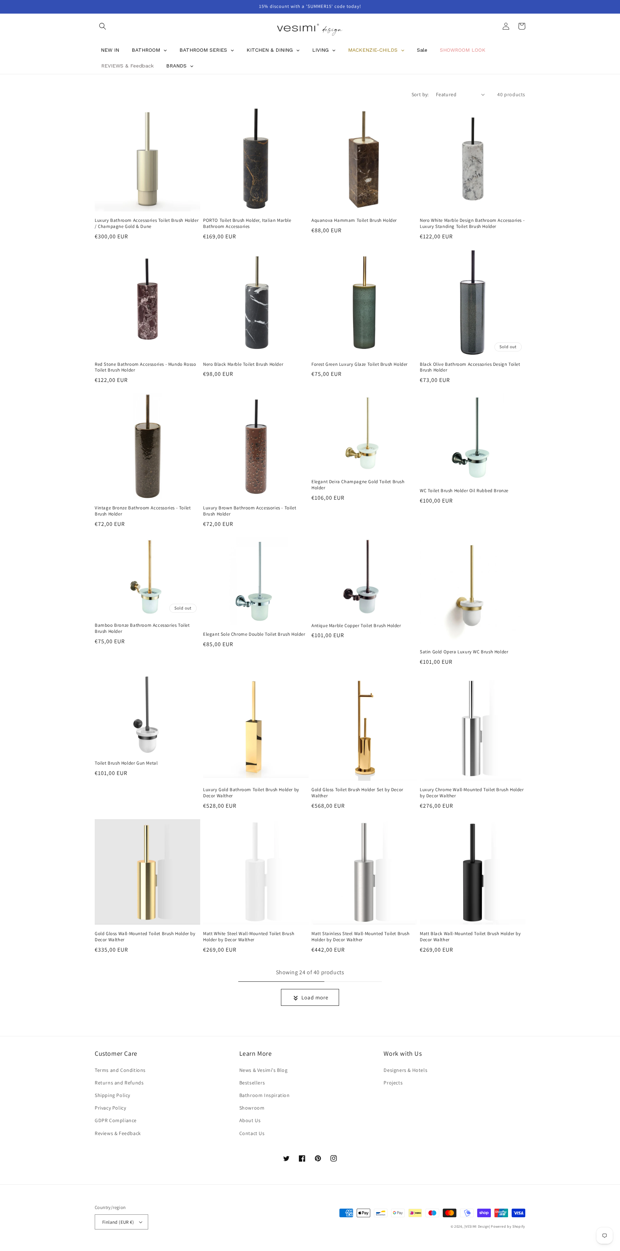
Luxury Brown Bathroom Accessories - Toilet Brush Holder (249, 511)
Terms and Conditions (120, 1070)
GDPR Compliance (116, 1120)
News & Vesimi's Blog (263, 1070)
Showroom (252, 1108)
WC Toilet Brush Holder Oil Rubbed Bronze (464, 491)
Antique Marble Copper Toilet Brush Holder (356, 626)
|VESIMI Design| (477, 1226)
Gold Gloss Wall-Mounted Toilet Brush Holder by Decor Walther (145, 937)
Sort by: (420, 94)
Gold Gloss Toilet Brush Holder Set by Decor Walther (357, 793)
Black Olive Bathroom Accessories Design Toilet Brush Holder (470, 367)
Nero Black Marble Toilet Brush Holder (243, 364)
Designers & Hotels (405, 1070)
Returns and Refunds (119, 1082)
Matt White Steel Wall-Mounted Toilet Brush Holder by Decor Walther (248, 937)
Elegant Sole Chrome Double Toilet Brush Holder (254, 634)
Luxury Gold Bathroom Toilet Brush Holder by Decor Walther (251, 793)
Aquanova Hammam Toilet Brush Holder (354, 220)
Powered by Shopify (508, 1226)
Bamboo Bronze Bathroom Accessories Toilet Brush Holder (142, 628)
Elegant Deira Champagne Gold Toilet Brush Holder (358, 485)
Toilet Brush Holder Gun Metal (126, 763)
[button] (103, 26)
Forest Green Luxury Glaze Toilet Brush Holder (359, 364)
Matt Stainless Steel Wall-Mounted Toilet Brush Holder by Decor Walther (360, 937)
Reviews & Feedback (118, 1133)
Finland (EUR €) (118, 1222)
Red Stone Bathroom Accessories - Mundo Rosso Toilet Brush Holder (145, 367)
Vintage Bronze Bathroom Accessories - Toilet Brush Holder (143, 511)
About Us (250, 1120)
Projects (393, 1082)
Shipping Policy (112, 1095)
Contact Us (252, 1133)
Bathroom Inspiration (264, 1095)
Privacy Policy (110, 1108)
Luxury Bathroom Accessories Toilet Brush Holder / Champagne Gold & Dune (146, 223)
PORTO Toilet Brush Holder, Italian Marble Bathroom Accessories (247, 223)
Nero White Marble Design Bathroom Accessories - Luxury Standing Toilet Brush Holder (472, 223)
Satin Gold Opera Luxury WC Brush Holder (464, 652)
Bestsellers (252, 1082)
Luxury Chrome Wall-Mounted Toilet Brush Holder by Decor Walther (472, 793)
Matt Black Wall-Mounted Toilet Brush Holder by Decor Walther (470, 937)
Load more (314, 997)
